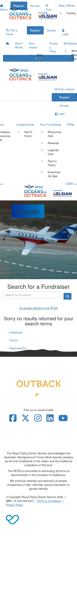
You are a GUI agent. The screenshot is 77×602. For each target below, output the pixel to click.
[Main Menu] (1, 184)
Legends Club (53, 152)
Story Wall (40, 57)
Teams (13, 340)
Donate (51, 30)
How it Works (19, 45)
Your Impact (33, 45)
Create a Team (53, 47)
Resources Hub (54, 134)
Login (65, 34)
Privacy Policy (14, 505)
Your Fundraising (50, 124)
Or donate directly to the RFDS (38, 308)
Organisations (17, 348)
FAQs (70, 124)
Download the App (54, 174)
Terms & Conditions (49, 501)
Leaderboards (25, 124)
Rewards (53, 143)
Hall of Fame (28, 134)
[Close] (75, 184)
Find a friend (11, 32)
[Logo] (38, 13)
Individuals (15, 332)
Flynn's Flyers (52, 163)
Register (35, 30)
